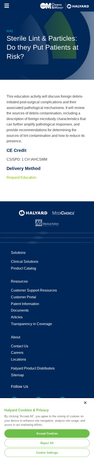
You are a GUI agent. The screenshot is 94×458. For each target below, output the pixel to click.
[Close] (85, 402)
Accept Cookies (47, 433)
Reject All (47, 443)
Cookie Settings (47, 452)
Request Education (21, 177)
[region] (47, 428)
